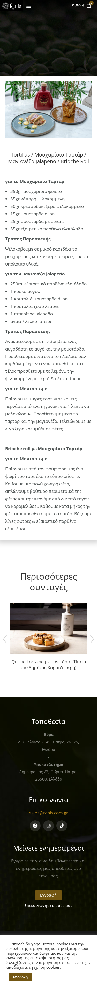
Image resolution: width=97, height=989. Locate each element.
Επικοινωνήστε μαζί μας (48, 905)
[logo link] (11, 5)
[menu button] (28, 6)
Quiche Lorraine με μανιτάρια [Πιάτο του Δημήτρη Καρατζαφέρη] (48, 664)
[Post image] (48, 628)
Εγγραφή (48, 895)
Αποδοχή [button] (20, 977)
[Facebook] (35, 825)
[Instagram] (48, 825)
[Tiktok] (61, 825)
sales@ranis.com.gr (48, 813)
